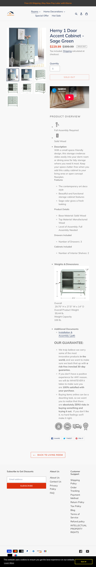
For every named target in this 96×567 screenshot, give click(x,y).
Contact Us (55, 481)
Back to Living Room (50, 455)
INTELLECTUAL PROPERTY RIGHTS (78, 529)
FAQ (52, 492)
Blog (72, 510)
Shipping (67, 51)
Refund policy (77, 521)
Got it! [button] (83, 562)
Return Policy (77, 502)
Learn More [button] (9, 563)
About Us (55, 477)
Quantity (54, 63)
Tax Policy (75, 506)
